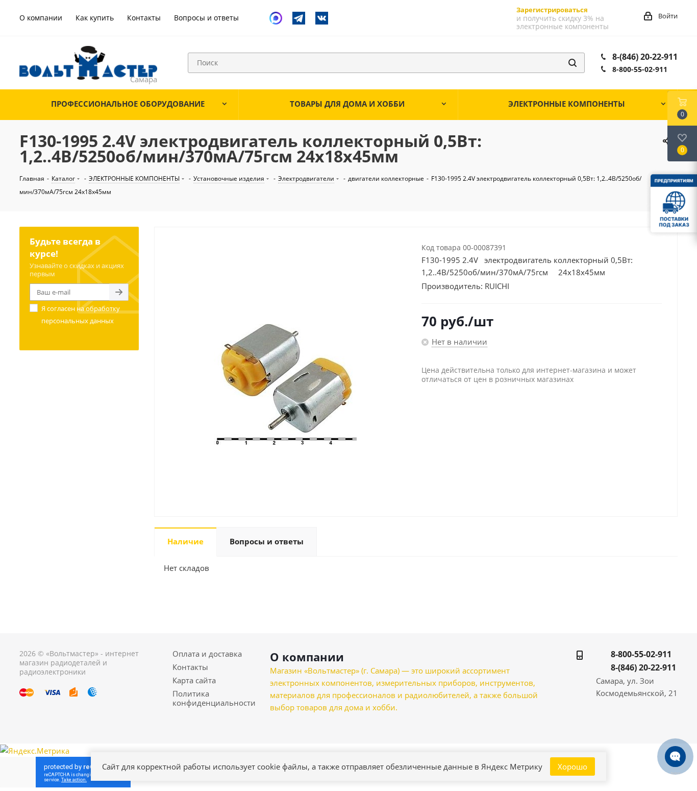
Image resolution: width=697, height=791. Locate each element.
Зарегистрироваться (552, 9)
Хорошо (572, 766)
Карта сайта (194, 680)
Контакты (190, 667)
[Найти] (572, 63)
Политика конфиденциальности (214, 698)
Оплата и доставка (207, 654)
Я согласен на (80, 314)
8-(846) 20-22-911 (645, 56)
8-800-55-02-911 (639, 69)
